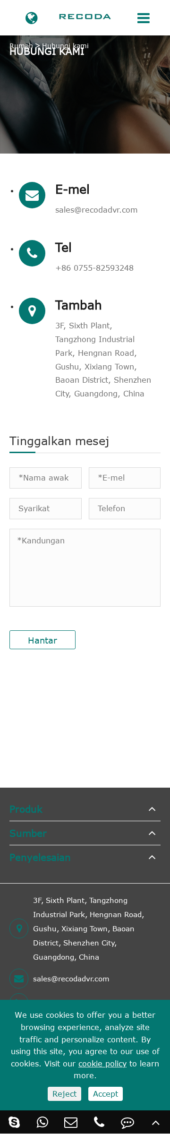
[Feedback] (127, 1122)
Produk (25, 809)
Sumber (28, 833)
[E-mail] (71, 1122)
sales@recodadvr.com (96, 210)
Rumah (21, 46)
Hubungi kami (65, 46)
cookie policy (102, 1063)
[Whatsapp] (42, 1122)
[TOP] (156, 1122)
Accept (105, 1094)
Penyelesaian (40, 857)
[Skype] (14, 1122)
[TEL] (99, 1122)
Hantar (42, 640)
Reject (64, 1094)
